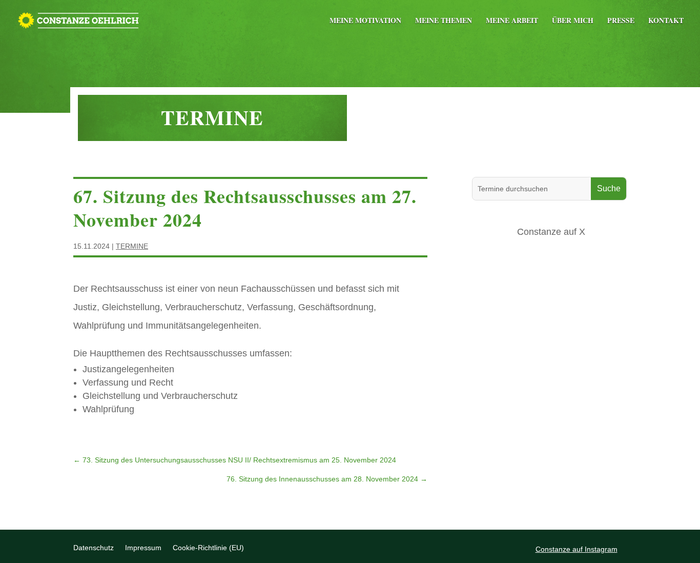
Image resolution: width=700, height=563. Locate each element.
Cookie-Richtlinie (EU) (208, 548)
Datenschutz (93, 548)
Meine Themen (443, 21)
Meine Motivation (365, 21)
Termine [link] (132, 246)
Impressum (143, 548)
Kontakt (666, 21)
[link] (78, 19)
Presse (620, 21)
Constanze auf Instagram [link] (576, 549)
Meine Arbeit (512, 21)
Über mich (572, 21)
